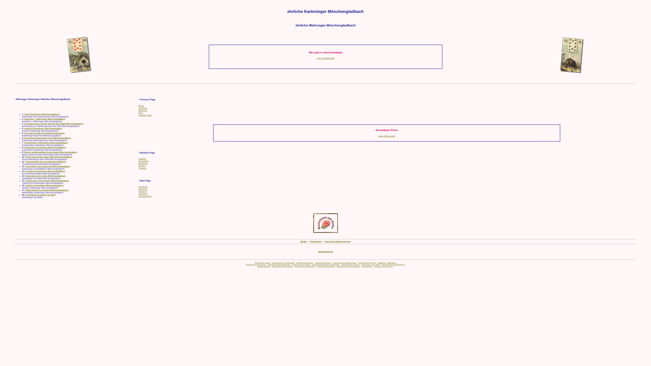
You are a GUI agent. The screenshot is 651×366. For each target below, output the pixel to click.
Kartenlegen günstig (263, 263)
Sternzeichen (367, 266)
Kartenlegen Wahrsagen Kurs (279, 265)
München (143, 110)
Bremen (142, 166)
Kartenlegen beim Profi (367, 263)
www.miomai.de (325, 252)
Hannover (143, 187)
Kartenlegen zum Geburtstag (283, 263)
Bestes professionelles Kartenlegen (326, 265)
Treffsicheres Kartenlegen (256, 265)
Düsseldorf (144, 161)
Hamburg (143, 108)
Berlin (141, 106)
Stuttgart (142, 159)
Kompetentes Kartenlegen (305, 266)
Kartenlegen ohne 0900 (370, 265)
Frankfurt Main (145, 115)
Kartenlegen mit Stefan (301, 265)
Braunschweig (145, 196)
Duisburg (143, 191)
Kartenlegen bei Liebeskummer (344, 263)
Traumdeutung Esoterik (350, 265)
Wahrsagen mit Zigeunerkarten (349, 266)
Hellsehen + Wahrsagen (387, 263)
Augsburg (143, 194)
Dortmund (143, 163)
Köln (141, 113)
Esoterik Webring (263, 266)
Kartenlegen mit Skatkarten (282, 266)
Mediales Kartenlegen (304, 263)
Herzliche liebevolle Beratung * (393, 265)
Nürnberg (143, 189)
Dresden (142, 168)
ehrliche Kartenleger (323, 263)
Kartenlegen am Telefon (383, 266)
